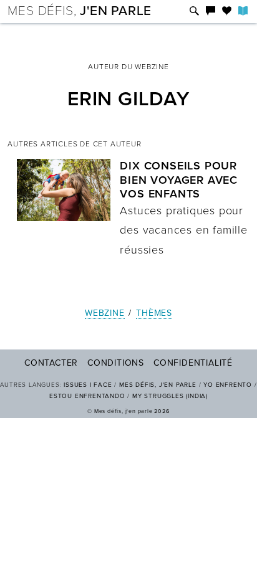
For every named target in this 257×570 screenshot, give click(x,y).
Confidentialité (193, 363)
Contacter (51, 363)
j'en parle (79, 11)
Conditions (115, 363)
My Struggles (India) (170, 396)
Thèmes (154, 313)
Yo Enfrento (227, 385)
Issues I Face (88, 385)
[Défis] (194, 11)
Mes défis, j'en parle (157, 385)
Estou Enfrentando (87, 396)
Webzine (105, 313)
